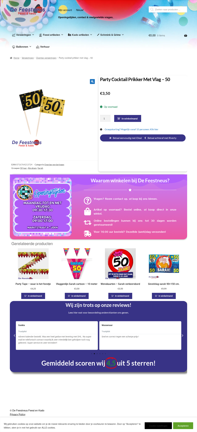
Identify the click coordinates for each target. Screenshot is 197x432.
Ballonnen (22, 46)
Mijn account (65, 10)
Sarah (40, 168)
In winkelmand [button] (35, 296)
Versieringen (23, 35)
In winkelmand (130, 118)
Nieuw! (80, 10)
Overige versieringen (46, 57)
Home (16, 57)
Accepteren (183, 425)
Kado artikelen (80, 35)
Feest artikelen (51, 35)
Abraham (32, 168)
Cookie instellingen (158, 425)
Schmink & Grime (110, 35)
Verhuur (45, 46)
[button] (92, 81)
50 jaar (23, 168)
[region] (98, 424)
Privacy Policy (17, 414)
